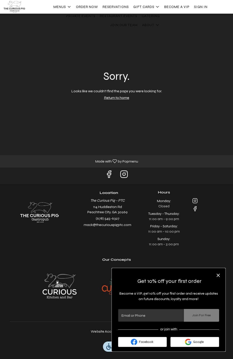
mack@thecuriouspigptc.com (107, 225)
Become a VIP (177, 7)
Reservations (116, 7)
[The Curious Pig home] (24, 7)
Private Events (80, 16)
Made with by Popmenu (70, 161)
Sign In (201, 7)
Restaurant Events (118, 16)
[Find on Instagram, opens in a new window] (124, 175)
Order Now (87, 7)
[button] (62, 6)
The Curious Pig (39, 212)
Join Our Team (124, 25)
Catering (151, 16)
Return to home (116, 97)
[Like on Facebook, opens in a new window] (109, 175)
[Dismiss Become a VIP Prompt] (218, 275)
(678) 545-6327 (107, 218)
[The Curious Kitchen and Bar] (60, 286)
